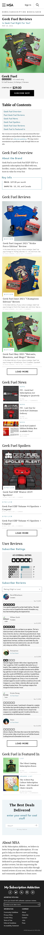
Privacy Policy (8, 915)
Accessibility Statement (11, 926)
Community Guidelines (11, 912)
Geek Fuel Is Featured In (14, 129)
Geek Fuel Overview (12, 111)
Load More (22, 371)
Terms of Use (8, 920)
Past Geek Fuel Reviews (14, 115)
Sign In (28, 4)
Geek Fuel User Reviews (14, 125)
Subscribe (25, 915)
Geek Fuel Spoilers (12, 122)
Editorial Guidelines (10, 923)
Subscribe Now (22, 93)
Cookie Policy (8, 918)
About (24, 912)
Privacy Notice (22, 829)
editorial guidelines (20, 139)
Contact (24, 918)
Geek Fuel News (11, 118)
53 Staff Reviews (7, 82)
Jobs (23, 920)
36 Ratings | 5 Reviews (21, 82)
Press (23, 923)
